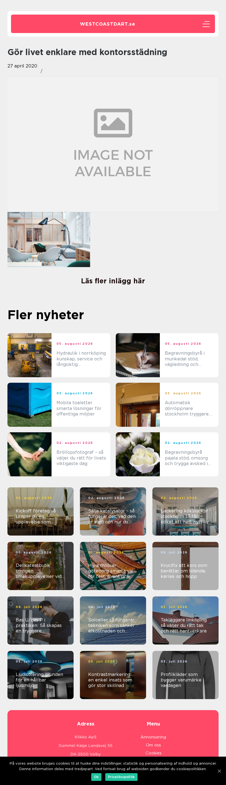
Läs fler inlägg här (113, 281)
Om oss (153, 745)
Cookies (154, 753)
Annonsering (153, 737)
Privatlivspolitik (121, 777)
